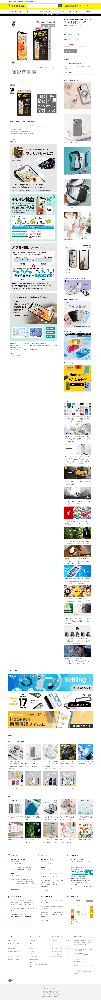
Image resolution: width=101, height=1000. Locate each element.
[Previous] (9, 42)
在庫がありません (70, 51)
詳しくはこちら (15, 889)
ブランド (33, 11)
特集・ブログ (72, 11)
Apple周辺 (62, 11)
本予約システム (86, 867)
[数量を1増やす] (77, 39)
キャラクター (52, 11)
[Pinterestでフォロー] (54, 991)
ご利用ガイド (33, 940)
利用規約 (32, 951)
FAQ (31, 943)
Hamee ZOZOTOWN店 (13, 951)
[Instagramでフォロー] (50, 991)
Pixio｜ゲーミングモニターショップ (60, 956)
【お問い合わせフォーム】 (84, 876)
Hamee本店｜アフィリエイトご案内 (60, 940)
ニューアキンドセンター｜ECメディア (61, 948)
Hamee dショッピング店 (13, 956)
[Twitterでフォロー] (47, 991)
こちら (83, 861)
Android (17, 11)
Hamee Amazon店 (12, 946)
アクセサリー (42, 11)
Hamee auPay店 (11, 948)
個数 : (65, 39)
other (66, 26)
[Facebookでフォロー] (44, 991)
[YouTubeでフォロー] (57, 991)
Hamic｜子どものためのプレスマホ (60, 954)
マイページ (32, 948)
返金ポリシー (33, 962)
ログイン (32, 946)
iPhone (9, 11)
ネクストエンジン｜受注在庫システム (60, 946)
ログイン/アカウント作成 (71, 6)
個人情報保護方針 (34, 956)
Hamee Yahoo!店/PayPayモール (15, 943)
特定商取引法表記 (34, 959)
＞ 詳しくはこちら (68, 72)
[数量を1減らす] (69, 39)
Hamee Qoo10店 (12, 954)
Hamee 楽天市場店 (12, 940)
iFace (25, 11)
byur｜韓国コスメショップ (58, 951)
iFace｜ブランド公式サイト (58, 943)
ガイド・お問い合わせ (86, 11)
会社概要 (32, 954)
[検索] (60, 6)
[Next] (57, 42)
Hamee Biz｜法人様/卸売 (13, 959)
